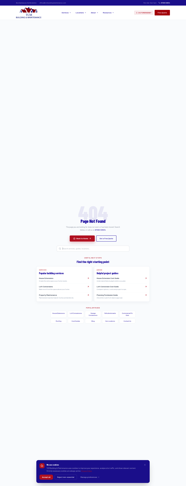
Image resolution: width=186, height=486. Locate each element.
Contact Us (127, 321)
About (93, 13)
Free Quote (162, 13)
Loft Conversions (76, 313)
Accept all (46, 477)
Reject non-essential (65, 477)
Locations (80, 13)
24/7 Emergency (144, 13)
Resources (107, 13)
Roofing (58, 321)
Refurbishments (110, 313)
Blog (93, 321)
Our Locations (110, 321)
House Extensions (58, 313)
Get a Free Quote (106, 238)
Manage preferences (88, 477)
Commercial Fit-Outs (127, 314)
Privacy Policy (86, 471)
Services (65, 13)
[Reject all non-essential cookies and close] (145, 465)
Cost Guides (76, 321)
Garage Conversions (93, 314)
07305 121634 (165, 3)
